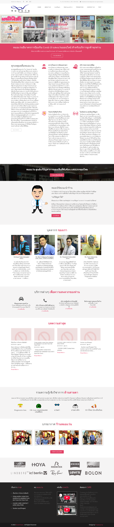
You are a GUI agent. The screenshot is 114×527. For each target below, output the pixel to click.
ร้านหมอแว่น (99, 525)
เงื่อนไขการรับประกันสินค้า (19, 342)
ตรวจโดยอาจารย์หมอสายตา (57, 65)
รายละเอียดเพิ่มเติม (57, 55)
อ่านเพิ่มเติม (56, 215)
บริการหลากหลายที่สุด (87, 65)
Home (39, 7)
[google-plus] (30, 1)
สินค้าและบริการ (68, 7)
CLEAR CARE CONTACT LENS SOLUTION (66, 343)
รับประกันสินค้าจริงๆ (55, 112)
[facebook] (23, 1)
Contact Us (91, 7)
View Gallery (57, 451)
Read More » (16, 130)
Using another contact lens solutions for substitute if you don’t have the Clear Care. (43, 344)
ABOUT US (48, 7)
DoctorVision (20, 525)
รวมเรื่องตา (57, 7)
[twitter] (26, 1)
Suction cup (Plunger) (86, 342)
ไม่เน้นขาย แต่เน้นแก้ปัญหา (89, 112)
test (99, 7)
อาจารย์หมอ (58, 24)
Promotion (79, 7)
